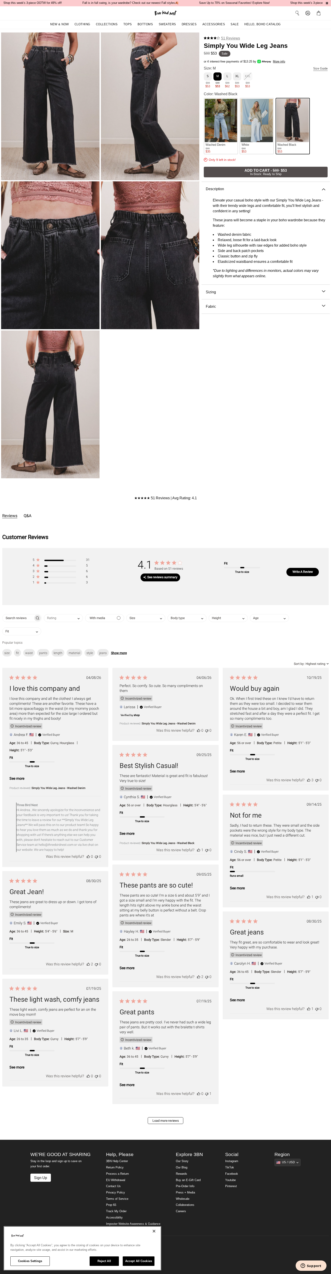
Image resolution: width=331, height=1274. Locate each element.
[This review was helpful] (88, 856)
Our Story (182, 1161)
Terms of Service (117, 1198)
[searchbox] (17, 618)
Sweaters (167, 24)
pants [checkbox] (43, 653)
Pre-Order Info (185, 1186)
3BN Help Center (117, 1161)
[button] (319, 13)
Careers (181, 1211)
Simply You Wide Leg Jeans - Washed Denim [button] (59, 788)
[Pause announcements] (327, 3)
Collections (107, 24)
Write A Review (302, 571)
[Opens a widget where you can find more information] (310, 1266)
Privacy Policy (115, 1192)
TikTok (229, 1167)
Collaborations (185, 1205)
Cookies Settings (30, 1261)
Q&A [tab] (28, 515)
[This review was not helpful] (96, 856)
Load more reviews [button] (165, 1120)
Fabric (211, 306)
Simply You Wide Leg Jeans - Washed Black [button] (168, 843)
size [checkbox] (7, 653)
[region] (82, 1248)
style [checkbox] (89, 653)
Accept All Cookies (138, 1261)
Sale (235, 24)
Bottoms (145, 24)
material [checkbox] (74, 653)
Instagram (231, 1161)
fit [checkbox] (17, 653)
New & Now (59, 24)
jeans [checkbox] (103, 653)
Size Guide (320, 68)
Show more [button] (119, 653)
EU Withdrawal (115, 1180)
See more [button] (16, 778)
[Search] (297, 13)
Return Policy (115, 1167)
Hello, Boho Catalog (262, 24)
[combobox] (63, 618)
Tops (127, 24)
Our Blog (181, 1167)
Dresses (189, 24)
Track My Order (116, 1211)
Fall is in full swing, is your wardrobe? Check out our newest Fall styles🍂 (130, 3)
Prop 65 (111, 1205)
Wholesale (182, 1198)
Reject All (104, 1261)
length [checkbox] (58, 653)
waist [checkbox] (29, 653)
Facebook (231, 1173)
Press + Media (185, 1192)
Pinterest (231, 1186)
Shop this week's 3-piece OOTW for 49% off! (32, 3)
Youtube (230, 1180)
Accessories (213, 24)
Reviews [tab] (9, 515)
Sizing (211, 292)
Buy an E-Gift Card (188, 1180)
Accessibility (114, 1217)
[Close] (154, 1231)
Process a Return (117, 1173)
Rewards (181, 1173)
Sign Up (40, 1178)
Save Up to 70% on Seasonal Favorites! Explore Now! (234, 3)
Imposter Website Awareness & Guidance (133, 1223)
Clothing (82, 24)
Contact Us (113, 1186)
